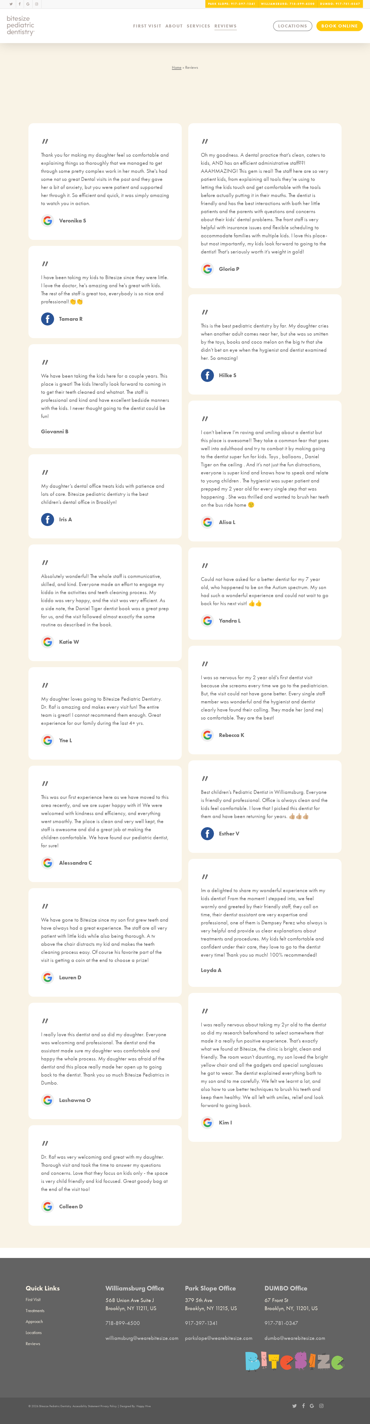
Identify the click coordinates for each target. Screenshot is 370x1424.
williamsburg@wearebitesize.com (141, 1338)
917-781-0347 (281, 1323)
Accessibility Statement (86, 1406)
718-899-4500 (122, 1323)
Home (176, 67)
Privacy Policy (108, 1406)
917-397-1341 (201, 1323)
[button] (33, 1299)
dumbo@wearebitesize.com (295, 1338)
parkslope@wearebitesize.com (218, 1338)
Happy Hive (143, 1406)
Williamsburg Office (134, 1288)
